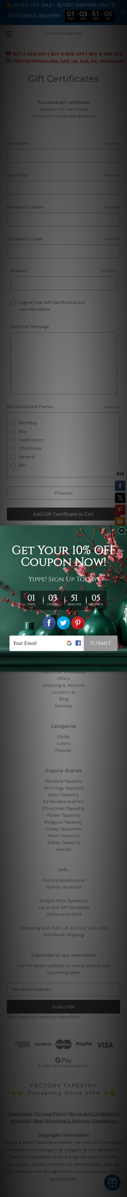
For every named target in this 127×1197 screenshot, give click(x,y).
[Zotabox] (123, 666)
